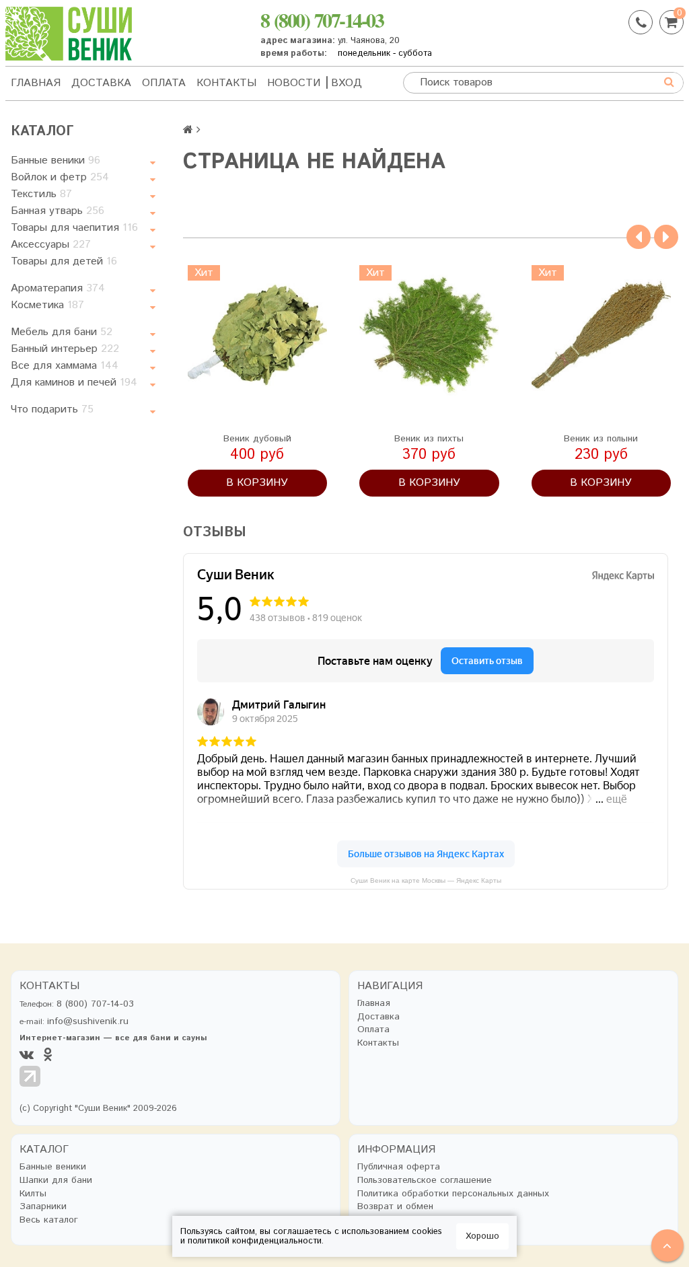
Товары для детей (64, 261)
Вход (346, 83)
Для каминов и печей (74, 382)
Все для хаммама (64, 365)
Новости (293, 83)
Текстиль (41, 194)
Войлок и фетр (60, 177)
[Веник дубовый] (258, 335)
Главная (36, 83)
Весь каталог (49, 1220)
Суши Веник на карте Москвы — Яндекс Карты (426, 880)
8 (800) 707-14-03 (322, 19)
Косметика (47, 305)
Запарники (43, 1206)
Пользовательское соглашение (424, 1180)
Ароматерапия (58, 288)
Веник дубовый (257, 438)
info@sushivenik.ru (88, 1021)
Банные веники (55, 160)
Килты (33, 1194)
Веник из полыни (601, 438)
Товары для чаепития (74, 228)
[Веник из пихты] (429, 335)
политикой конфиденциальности (255, 1241)
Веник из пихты (429, 438)
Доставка (101, 83)
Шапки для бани (56, 1180)
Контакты (226, 83)
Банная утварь (57, 211)
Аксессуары (51, 244)
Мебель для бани (61, 332)
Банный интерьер (65, 349)
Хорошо (482, 1236)
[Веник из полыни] (602, 335)
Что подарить (52, 409)
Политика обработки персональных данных (453, 1194)
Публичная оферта (398, 1167)
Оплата (164, 83)
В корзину (257, 483)
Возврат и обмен (395, 1206)
